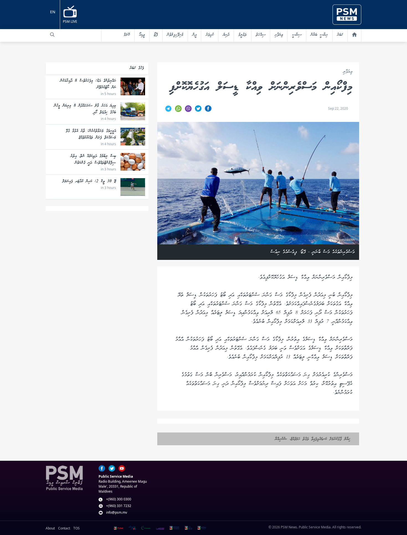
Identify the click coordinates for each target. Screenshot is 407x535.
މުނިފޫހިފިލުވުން (175, 35)
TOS (76, 528)
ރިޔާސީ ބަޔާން (319, 35)
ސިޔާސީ (297, 35)
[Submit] (52, 34)
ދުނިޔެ (226, 35)
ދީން (194, 35)
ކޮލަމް (127, 35)
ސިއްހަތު (261, 35)
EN (52, 11)
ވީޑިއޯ (142, 35)
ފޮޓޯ (156, 35)
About (50, 528)
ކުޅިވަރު (210, 35)
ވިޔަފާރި (279, 35)
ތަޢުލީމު (242, 35)
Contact (64, 528)
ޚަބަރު (340, 35)
